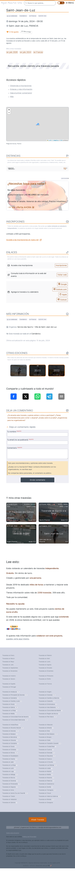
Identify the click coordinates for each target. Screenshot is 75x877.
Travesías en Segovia (9, 794)
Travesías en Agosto (45, 665)
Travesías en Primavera (46, 676)
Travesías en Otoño (44, 680)
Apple (64, 291)
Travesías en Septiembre (9, 668)
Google (64, 281)
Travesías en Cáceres (9, 745)
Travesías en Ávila (44, 735)
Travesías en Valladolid (9, 807)
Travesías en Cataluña (46, 703)
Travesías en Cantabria (9, 700)
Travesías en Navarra (45, 784)
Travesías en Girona (9, 758)
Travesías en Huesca (45, 764)
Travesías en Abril (44, 658)
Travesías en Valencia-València (48, 804)
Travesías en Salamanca (46, 791)
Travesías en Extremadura (47, 706)
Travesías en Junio (44, 661)
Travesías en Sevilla (45, 794)
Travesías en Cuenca (45, 754)
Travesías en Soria (7, 797)
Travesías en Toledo (8, 804)
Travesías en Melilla (8, 716)
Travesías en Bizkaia (45, 807)
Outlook (63, 296)
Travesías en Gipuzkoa (46, 761)
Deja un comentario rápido (22, 423)
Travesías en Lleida (45, 774)
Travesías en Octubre (45, 668)
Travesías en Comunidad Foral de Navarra (15, 720)
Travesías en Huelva (9, 764)
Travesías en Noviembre (9, 671)
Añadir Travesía (37, 828)
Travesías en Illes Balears (47, 738)
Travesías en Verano (8, 680)
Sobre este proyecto (12, 841)
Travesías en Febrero (45, 655)
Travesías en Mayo (7, 661)
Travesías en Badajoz (9, 738)
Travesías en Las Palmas (47, 771)
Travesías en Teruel (44, 801)
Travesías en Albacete (45, 728)
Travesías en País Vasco (46, 720)
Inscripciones (62, 264)
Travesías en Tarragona (46, 797)
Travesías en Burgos (45, 741)
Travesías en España (8, 685)
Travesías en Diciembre (46, 671)
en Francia (37, 50)
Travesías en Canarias (46, 696)
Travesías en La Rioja (9, 713)
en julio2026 (12, 50)
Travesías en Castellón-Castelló (49, 748)
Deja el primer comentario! (20, 91)
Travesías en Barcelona (10, 741)
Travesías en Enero (8, 655)
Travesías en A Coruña (46, 768)
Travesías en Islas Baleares (47, 710)
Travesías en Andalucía (10, 693)
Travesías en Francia (45, 685)
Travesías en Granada (46, 758)
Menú (71, 3)
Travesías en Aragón (45, 693)
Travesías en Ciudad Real (47, 751)
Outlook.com (62, 286)
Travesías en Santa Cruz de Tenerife (14, 801)
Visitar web (62, 272)
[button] (37, 122)
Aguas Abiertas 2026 (11, 3)
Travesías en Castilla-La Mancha (49, 700)
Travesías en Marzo (8, 658)
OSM (61, 138)
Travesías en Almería (45, 731)
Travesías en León (8, 774)
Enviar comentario (38, 478)
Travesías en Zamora (9, 811)
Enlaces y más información (20, 87)
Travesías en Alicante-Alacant (12, 731)
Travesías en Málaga (9, 781)
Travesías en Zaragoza (45, 811)
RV (48, 874)
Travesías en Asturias (9, 735)
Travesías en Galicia (9, 710)
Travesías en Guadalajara (9, 761)
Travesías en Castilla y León (11, 703)
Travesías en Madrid (45, 778)
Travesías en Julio (7, 665)
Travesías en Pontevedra (10, 791)
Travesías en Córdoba (9, 754)
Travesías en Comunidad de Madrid (50, 713)
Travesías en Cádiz (45, 745)
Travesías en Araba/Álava (10, 728)
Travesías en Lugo (8, 778)
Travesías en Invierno (8, 676)
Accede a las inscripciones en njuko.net (21, 238)
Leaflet (50, 138)
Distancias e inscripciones (20, 83)
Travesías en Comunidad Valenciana (14, 723)
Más (11, 95)
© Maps (55, 138)
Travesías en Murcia (9, 784)
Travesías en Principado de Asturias (13, 696)
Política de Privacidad (27, 845)
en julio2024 (25, 50)
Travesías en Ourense (9, 788)
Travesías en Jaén (8, 768)
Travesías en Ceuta (8, 706)
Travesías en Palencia (46, 788)
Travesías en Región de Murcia (48, 716)
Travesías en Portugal (8, 688)
